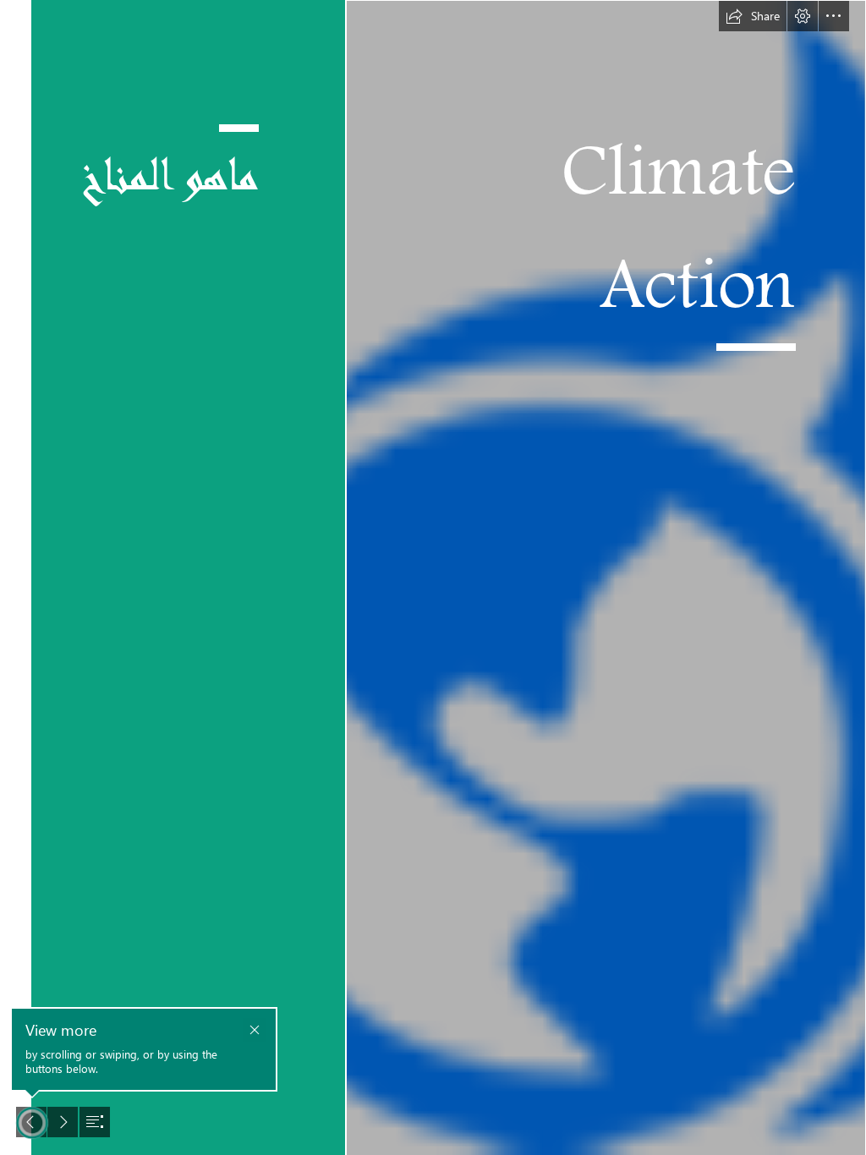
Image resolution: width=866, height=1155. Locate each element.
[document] (433, 577)
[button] (753, 16)
